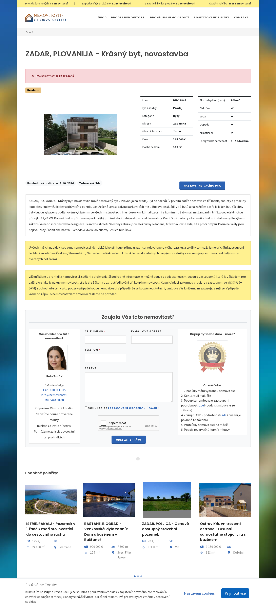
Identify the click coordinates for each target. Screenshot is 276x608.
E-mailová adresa (147, 331)
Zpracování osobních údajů (132, 408)
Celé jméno (95, 331)
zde (201, 405)
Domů (29, 32)
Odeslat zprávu (128, 439)
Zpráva (92, 368)
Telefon (92, 350)
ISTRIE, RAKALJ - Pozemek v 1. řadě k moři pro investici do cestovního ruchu (50, 529)
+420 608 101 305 (54, 390)
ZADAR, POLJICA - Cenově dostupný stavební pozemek (165, 529)
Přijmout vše (235, 593)
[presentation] (21, 525)
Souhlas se (123, 408)
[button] (135, 576)
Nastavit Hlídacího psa (202, 185)
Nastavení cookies (199, 593)
